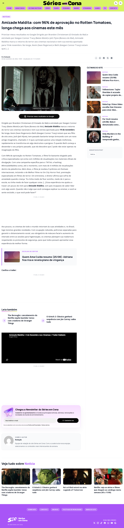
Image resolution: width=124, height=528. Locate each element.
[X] (94, 523)
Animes (76, 8)
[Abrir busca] (120, 3)
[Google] (115, 523)
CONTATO (44, 509)
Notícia (92, 154)
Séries (48, 8)
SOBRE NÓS (32, 509)
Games (97, 8)
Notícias (6, 17)
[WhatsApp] (108, 523)
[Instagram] (98, 523)
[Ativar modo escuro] (116, 3)
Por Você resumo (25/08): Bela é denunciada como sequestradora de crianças (110, 125)
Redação (7, 57)
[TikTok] (101, 523)
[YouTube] (112, 523)
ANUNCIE (55, 509)
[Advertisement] (39, 210)
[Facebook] (105, 523)
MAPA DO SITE (91, 509)
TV (105, 8)
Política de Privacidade (34, 425)
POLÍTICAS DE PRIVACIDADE (72, 509)
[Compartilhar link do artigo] (96, 58)
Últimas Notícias (35, 8)
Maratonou (20, 8)
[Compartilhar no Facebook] (103, 58)
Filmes (56, 8)
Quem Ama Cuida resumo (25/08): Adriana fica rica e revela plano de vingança (110, 80)
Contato (113, 8)
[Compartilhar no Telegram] (111, 58)
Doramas (66, 8)
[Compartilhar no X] (107, 58)
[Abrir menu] (3, 3)
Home (9, 8)
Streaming (87, 8)
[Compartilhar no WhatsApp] (100, 58)
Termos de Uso (46, 425)
